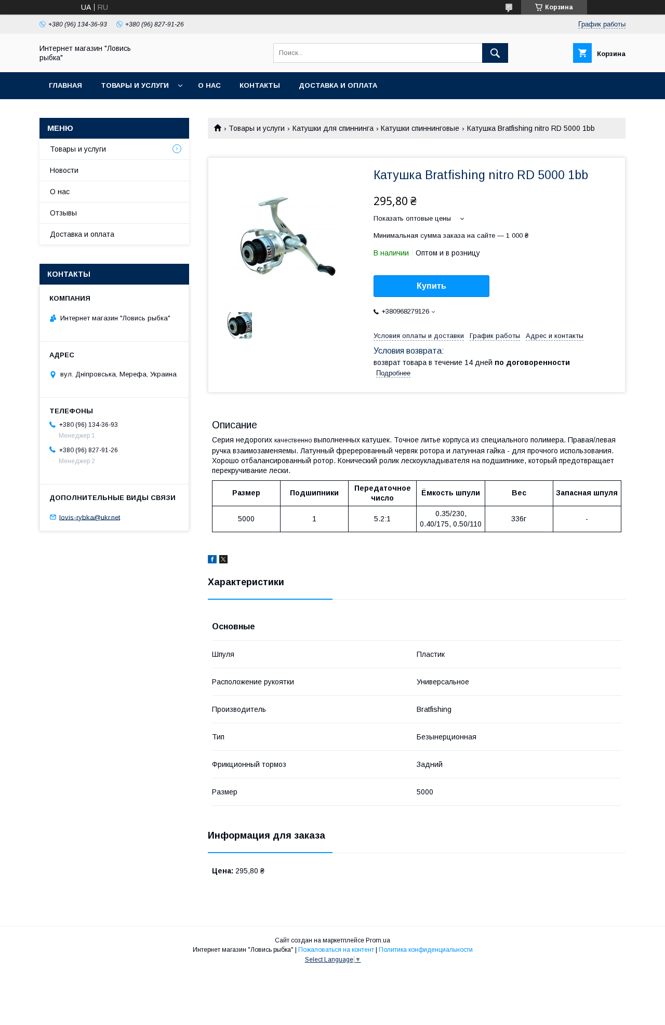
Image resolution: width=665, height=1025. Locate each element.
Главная (65, 85)
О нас (209, 85)
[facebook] (212, 561)
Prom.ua (378, 940)
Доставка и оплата (338, 85)
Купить (431, 285)
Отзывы (63, 213)
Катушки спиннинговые (420, 128)
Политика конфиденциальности (426, 949)
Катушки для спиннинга (333, 128)
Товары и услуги (135, 85)
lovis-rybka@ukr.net (89, 517)
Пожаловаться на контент (336, 949)
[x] (223, 561)
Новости (64, 170)
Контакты (260, 85)
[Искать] (495, 53)
